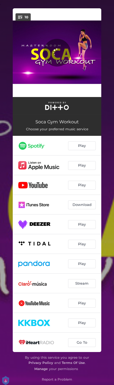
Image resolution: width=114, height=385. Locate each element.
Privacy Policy (40, 363)
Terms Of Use (73, 363)
